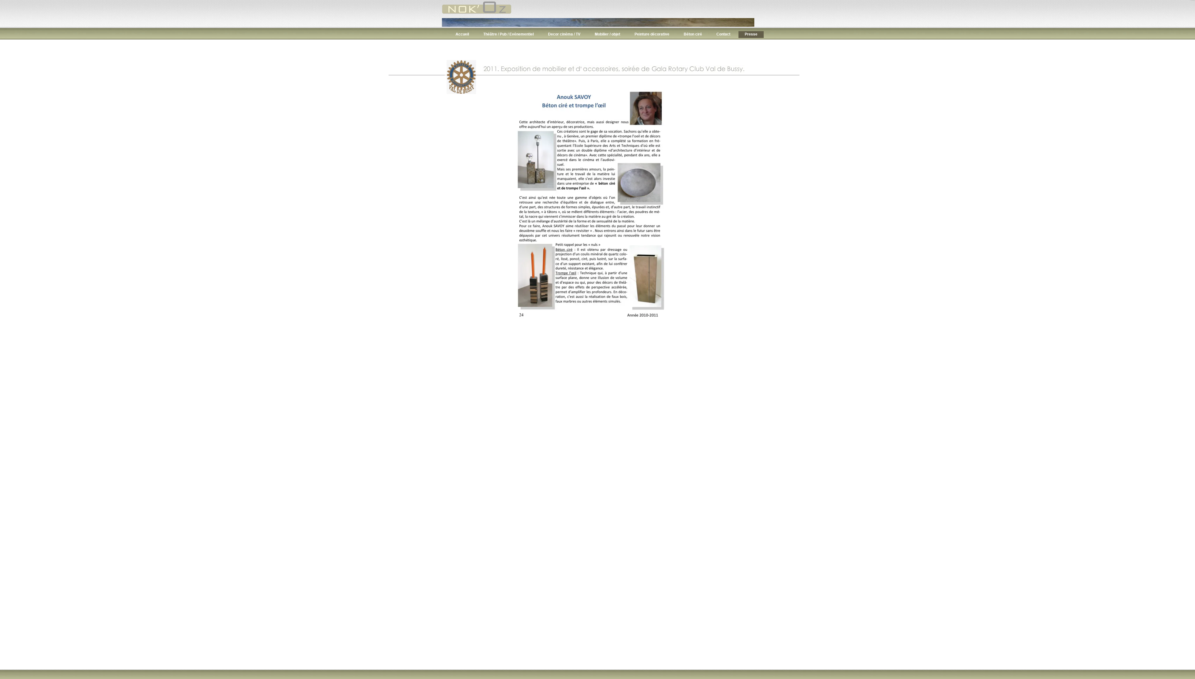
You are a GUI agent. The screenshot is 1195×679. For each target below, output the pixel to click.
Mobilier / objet (607, 34)
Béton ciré (693, 34)
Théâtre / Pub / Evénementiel (508, 34)
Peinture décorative (652, 34)
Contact (723, 34)
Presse (751, 34)
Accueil (462, 34)
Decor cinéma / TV (564, 34)
